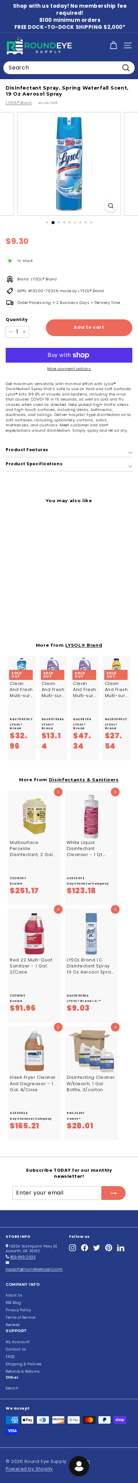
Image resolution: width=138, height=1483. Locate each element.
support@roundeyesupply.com (34, 1269)
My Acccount (18, 1341)
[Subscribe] (113, 1193)
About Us (14, 1295)
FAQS (10, 1356)
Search (12, 1388)
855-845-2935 (23, 1257)
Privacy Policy (18, 1310)
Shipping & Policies (23, 1364)
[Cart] (113, 45)
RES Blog (13, 1302)
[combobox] (69, 67)
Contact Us (16, 1349)
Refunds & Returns (22, 1371)
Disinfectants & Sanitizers (84, 779)
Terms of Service (21, 1317)
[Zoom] (111, 206)
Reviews (13, 1324)
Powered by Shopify (29, 1469)
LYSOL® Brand (19, 102)
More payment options (69, 368)
